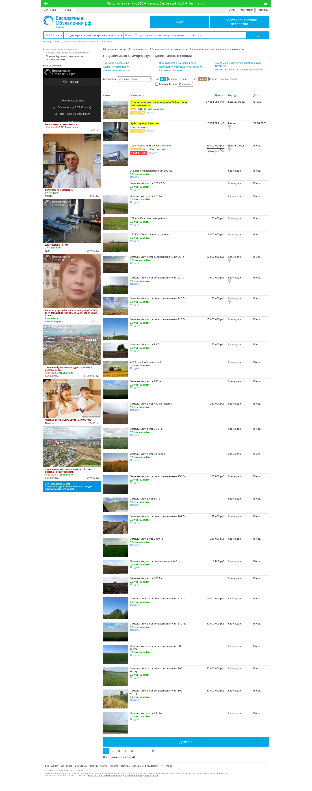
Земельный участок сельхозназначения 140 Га (158, 298)
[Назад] (46, 3)
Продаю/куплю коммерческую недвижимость (65, 57)
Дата (256, 95)
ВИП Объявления (52, 65)
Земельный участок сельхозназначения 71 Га (157, 277)
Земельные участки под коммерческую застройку (238, 64)
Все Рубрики (51, 766)
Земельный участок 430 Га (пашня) (151, 403)
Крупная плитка (228, 79)
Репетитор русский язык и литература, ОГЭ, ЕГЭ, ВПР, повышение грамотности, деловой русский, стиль (71, 313)
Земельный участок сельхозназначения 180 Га (158, 623)
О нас (169, 766)
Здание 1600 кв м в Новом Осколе (150, 145)
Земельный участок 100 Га (146, 578)
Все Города (66, 766)
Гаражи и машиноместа (173, 70)
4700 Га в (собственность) (145, 362)
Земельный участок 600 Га (146, 713)
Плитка (213, 79)
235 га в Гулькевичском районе (148, 218)
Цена (218, 95)
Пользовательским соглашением (105, 775)
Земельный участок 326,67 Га (147, 183)
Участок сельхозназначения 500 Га (151, 170)
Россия (68, 9)
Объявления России (115, 48)
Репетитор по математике (59, 190)
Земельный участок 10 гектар (147, 453)
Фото (106, 95)
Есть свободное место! (57, 484)
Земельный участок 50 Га (145, 498)
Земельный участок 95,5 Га (146, 428)
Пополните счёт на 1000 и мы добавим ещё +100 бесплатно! (156, 3)
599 (153, 751)
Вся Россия (50, 9)
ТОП (133, 112)
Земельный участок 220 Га (146, 195)
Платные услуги (98, 766)
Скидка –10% (138, 152)
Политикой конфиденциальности (141, 775)
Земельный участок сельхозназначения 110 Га (157, 319)
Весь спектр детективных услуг (62, 124)
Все (163, 79)
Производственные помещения (177, 62)
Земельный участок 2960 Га (146, 538)
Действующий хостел (56, 245)
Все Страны (81, 766)
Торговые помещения (116, 62)
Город (232, 95)
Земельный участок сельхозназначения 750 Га (158, 476)
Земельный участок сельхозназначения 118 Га (157, 598)
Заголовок (137, 95)
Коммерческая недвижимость (60, 48)
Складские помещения (116, 70)
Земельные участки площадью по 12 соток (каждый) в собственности (68, 470)
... (145, 751)
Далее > (186, 742)
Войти (232, 9)
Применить (185, 84)
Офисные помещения (116, 66)
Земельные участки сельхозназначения (238, 69)
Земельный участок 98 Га (145, 344)
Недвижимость (139, 48)
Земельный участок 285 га (145, 381)
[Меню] (266, 3)
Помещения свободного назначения (180, 66)
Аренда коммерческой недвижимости (68, 52)
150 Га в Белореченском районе (149, 234)
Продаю (172, 79)
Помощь (125, 766)
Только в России (168, 84)
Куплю (183, 79)
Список (202, 79)
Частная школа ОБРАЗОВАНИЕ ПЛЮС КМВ (68, 420)
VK (162, 766)
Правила (113, 766)
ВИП (141, 112)
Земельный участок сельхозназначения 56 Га (157, 256)
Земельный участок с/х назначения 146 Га (155, 561)
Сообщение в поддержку (145, 766)
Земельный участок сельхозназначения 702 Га (158, 516)
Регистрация (246, 9)
